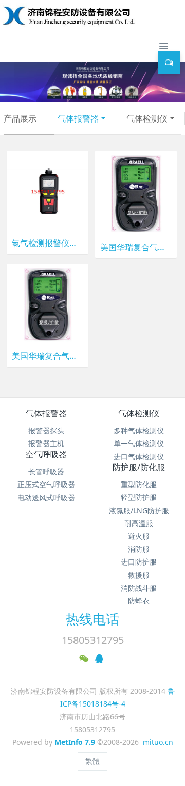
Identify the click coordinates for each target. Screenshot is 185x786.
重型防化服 (139, 484)
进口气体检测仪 (139, 456)
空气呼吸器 (46, 454)
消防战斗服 (139, 588)
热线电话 (92, 619)
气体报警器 (78, 118)
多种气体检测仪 (139, 430)
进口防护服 (139, 562)
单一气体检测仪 (139, 443)
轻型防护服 (139, 497)
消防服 (139, 549)
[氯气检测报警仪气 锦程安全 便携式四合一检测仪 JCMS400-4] (47, 190)
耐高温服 (138, 523)
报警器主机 (46, 443)
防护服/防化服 (139, 467)
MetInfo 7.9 (74, 742)
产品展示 (20, 118)
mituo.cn (158, 742)
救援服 (139, 575)
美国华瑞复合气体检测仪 (136, 247)
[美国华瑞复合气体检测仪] (136, 192)
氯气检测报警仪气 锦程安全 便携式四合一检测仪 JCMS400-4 (47, 243)
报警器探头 (46, 430)
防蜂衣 (139, 601)
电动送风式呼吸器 (46, 497)
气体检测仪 (147, 118)
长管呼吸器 (46, 471)
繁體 (92, 761)
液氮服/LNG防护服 (139, 510)
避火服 (139, 536)
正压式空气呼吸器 (46, 484)
